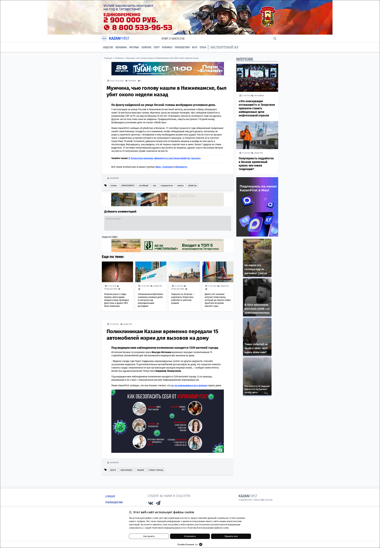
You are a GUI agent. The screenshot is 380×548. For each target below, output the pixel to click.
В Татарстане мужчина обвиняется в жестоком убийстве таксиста (165, 158)
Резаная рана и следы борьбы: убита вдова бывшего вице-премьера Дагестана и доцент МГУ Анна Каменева (116, 300)
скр (154, 185)
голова (113, 185)
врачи (113, 470)
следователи (166, 185)
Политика (146, 47)
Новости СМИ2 (109, 237)
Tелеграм (167, 166)
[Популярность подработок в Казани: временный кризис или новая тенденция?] (257, 135)
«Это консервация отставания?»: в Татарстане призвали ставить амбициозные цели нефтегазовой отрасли (257, 108)
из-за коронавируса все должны (189, 385)
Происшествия (182, 47)
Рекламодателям (114, 502)
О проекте (110, 496)
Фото (194, 47)
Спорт (157, 47)
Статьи (203, 47)
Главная (108, 58)
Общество (108, 47)
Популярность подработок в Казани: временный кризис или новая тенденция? (256, 164)
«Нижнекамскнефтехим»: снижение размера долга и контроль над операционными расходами (151, 300)
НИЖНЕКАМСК (128, 185)
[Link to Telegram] (158, 503)
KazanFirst (114, 178)
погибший (143, 185)
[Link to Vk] (150, 503)
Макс (158, 166)
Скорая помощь (155, 470)
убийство (192, 185)
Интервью (134, 47)
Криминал (167, 47)
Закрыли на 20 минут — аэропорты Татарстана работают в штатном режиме (183, 298)
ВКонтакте (181, 166)
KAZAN (119, 38)
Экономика (121, 47)
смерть (180, 185)
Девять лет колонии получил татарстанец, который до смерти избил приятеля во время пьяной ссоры (218, 300)
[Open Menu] (104, 38)
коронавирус (126, 470)
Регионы (119, 58)
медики (140, 470)
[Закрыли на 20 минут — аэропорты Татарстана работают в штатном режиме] (184, 272)
